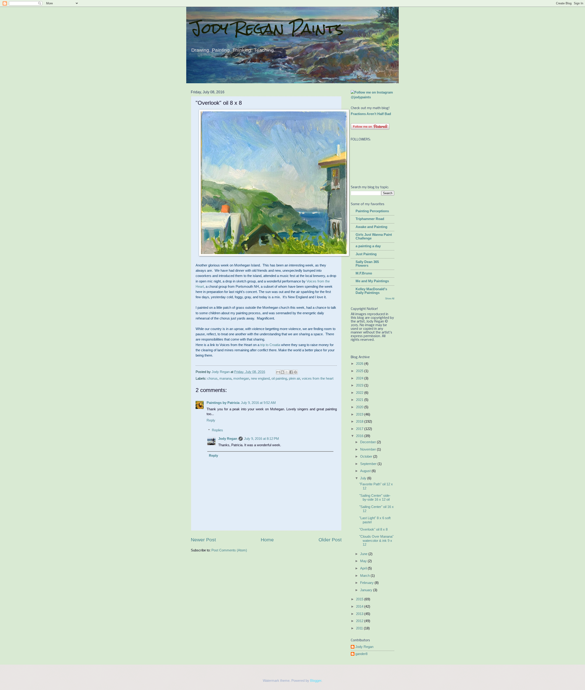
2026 (360, 363)
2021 (360, 400)
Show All (389, 298)
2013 (360, 614)
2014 (360, 606)
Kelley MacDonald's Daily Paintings (371, 291)
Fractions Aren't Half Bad (371, 114)
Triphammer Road (370, 219)
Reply (211, 420)
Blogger (315, 680)
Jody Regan (227, 438)
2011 (360, 628)
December (368, 442)
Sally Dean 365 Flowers (367, 263)
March (365, 575)
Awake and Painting (371, 227)
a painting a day (368, 246)
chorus (212, 378)
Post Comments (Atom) (229, 550)
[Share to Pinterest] (295, 372)
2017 (360, 429)
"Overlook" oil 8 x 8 (373, 529)
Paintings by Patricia (223, 403)
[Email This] (278, 372)
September (369, 464)
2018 (360, 421)
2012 (360, 621)
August (366, 471)
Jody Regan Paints (267, 28)
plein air (294, 378)
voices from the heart (317, 378)
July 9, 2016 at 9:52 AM (258, 403)
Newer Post (203, 539)
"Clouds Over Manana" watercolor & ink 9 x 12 (376, 540)
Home (267, 539)
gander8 (361, 654)
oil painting (279, 378)
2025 (360, 371)
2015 (360, 599)
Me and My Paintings (372, 281)
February (367, 583)
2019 (360, 414)
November (368, 449)
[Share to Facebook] (291, 372)
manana (225, 378)
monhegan (241, 378)
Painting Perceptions (372, 211)
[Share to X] (287, 372)
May (364, 561)
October (366, 456)
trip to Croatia (270, 345)
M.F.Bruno (364, 273)
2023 (360, 385)
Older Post (330, 539)
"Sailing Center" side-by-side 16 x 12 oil (375, 498)
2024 (360, 378)
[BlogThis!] (282, 372)
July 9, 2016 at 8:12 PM (261, 438)
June (364, 554)
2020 (360, 407)
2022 (360, 393)
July (363, 478)
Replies (217, 430)
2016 (360, 436)
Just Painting (366, 254)
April (364, 568)
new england (260, 378)
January (366, 590)
